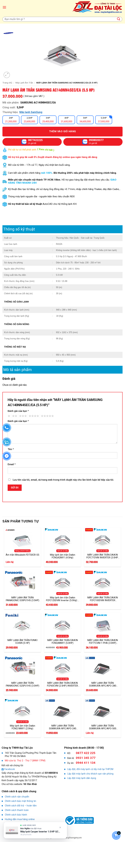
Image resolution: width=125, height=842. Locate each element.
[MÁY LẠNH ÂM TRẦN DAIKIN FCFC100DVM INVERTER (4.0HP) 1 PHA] (102, 583)
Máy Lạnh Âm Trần (24, 82)
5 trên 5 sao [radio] (47, 416)
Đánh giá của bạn (18, 411)
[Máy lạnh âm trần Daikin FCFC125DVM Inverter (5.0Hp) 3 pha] (62, 583)
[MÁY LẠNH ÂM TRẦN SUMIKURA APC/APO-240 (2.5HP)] (62, 711)
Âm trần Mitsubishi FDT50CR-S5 (22, 554)
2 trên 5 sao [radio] (14, 416)
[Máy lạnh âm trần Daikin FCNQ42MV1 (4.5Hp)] (62, 540)
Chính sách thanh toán (17, 810)
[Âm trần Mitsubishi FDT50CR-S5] (22, 540)
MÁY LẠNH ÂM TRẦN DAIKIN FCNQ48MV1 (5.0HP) (62, 641)
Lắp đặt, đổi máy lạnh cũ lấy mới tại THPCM (90, 769)
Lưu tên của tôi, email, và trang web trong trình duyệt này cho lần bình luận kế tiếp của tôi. (63, 479)
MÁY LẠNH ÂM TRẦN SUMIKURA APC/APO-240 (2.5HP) (62, 727)
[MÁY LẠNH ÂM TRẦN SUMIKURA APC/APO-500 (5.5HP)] (102, 711)
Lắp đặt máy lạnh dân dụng (81, 778)
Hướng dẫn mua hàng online (20, 819)
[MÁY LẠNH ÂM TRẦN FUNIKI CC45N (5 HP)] (22, 626)
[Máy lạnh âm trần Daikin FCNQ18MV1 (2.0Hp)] (22, 711)
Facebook (9, 769)
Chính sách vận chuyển (17, 796)
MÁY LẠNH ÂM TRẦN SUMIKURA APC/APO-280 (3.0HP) (102, 684)
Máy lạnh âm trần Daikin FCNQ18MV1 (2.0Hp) (22, 727)
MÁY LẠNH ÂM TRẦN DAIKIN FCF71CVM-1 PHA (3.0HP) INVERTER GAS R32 (102, 641)
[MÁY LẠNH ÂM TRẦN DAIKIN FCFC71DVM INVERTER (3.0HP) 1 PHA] (102, 540)
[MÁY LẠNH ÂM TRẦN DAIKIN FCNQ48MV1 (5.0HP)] (62, 626)
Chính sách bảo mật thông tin (20, 801)
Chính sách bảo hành (16, 814)
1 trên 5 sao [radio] (8, 416)
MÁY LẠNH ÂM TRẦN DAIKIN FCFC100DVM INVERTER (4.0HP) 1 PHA (102, 599)
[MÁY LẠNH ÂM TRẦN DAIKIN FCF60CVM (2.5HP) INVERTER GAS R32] (62, 668)
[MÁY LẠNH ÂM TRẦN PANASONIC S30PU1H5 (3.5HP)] (22, 583)
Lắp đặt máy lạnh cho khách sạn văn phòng (90, 773)
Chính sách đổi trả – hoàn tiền (21, 805)
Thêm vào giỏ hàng (62, 131)
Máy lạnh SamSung (30, 112)
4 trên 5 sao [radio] (33, 416)
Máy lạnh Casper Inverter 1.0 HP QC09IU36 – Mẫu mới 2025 (40, 831)
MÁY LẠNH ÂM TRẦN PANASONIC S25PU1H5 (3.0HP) (22, 684)
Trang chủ (7, 82)
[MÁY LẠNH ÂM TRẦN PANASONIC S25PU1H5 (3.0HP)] (22, 668)
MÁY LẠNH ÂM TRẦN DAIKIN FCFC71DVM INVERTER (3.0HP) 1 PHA (102, 556)
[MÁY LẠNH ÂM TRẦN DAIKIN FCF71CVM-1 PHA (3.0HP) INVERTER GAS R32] (102, 626)
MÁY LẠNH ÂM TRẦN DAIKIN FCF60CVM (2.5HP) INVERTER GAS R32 (62, 684)
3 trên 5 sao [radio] (22, 416)
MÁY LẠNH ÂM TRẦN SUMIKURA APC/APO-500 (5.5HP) (102, 727)
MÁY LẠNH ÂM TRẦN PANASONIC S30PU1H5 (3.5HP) (22, 599)
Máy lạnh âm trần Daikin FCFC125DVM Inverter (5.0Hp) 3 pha (62, 599)
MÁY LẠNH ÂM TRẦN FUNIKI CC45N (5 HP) (22, 641)
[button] (4, 7)
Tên (11, 449)
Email (12, 464)
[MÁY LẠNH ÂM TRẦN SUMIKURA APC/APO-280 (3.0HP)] (102, 668)
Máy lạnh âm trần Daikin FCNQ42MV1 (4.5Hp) (62, 556)
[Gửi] (118, 19)
